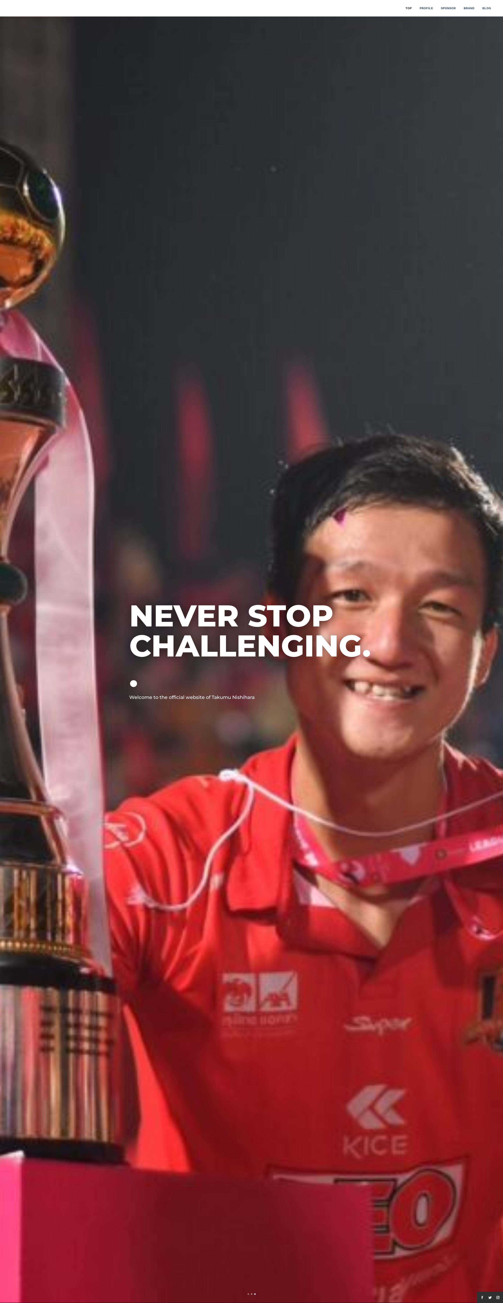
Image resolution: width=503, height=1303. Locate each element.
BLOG (486, 8)
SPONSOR (448, 8)
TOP (409, 8)
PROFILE (426, 8)
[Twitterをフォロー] (490, 1297)
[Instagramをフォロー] (498, 1297)
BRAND (469, 8)
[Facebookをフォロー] (482, 1297)
